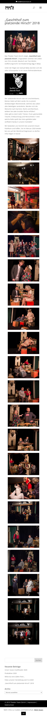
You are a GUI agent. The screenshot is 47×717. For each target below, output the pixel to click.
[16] (23, 523)
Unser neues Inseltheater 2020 (16, 670)
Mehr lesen (38, 710)
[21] (23, 644)
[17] (23, 548)
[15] (23, 499)
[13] (23, 451)
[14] (23, 475)
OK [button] (23, 713)
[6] (23, 281)
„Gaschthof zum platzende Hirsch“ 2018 (19, 683)
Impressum (32, 702)
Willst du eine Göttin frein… (15, 677)
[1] (23, 160)
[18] (23, 572)
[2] (23, 184)
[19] (23, 596)
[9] (23, 354)
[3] (23, 209)
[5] (23, 257)
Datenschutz (9, 705)
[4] (23, 233)
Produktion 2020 (11, 673)
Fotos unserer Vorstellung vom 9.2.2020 (19, 680)
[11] (23, 402)
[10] (23, 378)
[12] (23, 427)
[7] (23, 306)
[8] (23, 330)
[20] (23, 620)
